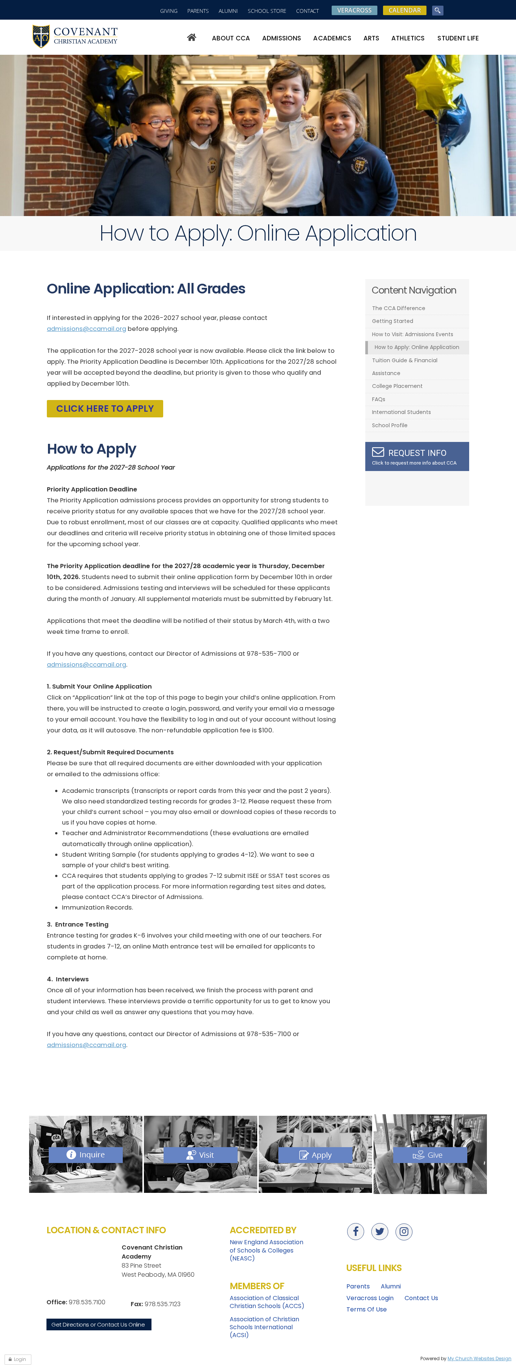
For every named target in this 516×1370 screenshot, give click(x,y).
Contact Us (421, 1298)
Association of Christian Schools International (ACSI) (264, 1327)
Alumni (228, 10)
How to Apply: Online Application (417, 347)
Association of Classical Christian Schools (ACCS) (267, 1302)
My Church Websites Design (479, 1358)
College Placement (397, 386)
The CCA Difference (398, 308)
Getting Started (392, 321)
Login (20, 1359)
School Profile (390, 425)
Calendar (405, 10)
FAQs (378, 399)
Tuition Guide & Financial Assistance (404, 367)
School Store (267, 10)
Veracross (354, 10)
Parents (198, 10)
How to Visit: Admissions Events (412, 334)
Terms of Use (366, 1309)
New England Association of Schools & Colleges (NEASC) (266, 1250)
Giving (169, 10)
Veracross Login (370, 1298)
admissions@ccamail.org (86, 328)
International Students (401, 412)
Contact (307, 10)
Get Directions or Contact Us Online (98, 1324)
